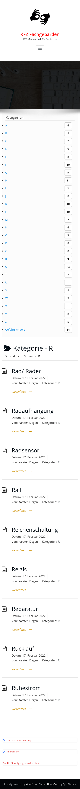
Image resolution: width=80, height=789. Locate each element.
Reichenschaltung (35, 529)
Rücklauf (23, 648)
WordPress (31, 784)
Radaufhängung (33, 410)
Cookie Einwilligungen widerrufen (21, 763)
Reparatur (25, 609)
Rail (16, 490)
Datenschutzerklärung (19, 740)
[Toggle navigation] (40, 48)
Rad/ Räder (26, 371)
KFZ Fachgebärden (40, 34)
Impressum (13, 751)
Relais (19, 569)
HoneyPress (53, 784)
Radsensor (25, 450)
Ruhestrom (26, 688)
